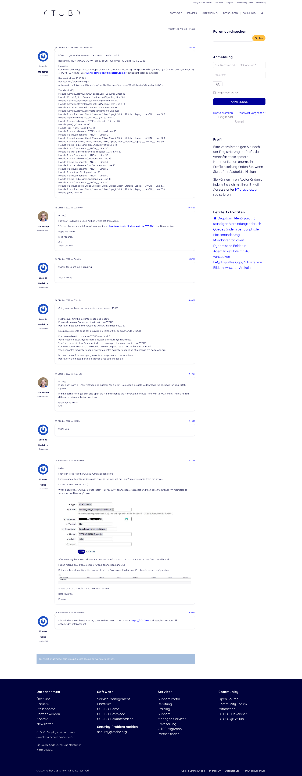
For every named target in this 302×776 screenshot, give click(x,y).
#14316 (192, 612)
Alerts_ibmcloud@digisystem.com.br (106, 72)
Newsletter (45, 724)
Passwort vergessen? (251, 113)
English (229, 2)
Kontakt (42, 719)
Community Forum (232, 704)
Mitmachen (226, 709)
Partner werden (48, 714)
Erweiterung (167, 724)
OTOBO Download (111, 714)
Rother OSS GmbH (55, 770)
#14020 (191, 208)
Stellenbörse (46, 709)
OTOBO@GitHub (231, 719)
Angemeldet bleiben (228, 92)
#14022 (192, 300)
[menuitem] (219, 2)
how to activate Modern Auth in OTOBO (131, 226)
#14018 (192, 47)
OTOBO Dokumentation (115, 719)
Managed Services (172, 719)
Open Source (228, 699)
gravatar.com (249, 189)
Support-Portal (169, 699)
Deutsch (219, 2)
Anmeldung (239, 102)
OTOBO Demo (108, 709)
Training (164, 709)
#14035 (192, 421)
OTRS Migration (170, 729)
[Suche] (262, 13)
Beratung (165, 704)
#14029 (192, 374)
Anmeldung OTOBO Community (251, 2)
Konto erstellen (223, 113)
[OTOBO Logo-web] (62, 13)
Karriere (43, 704)
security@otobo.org (112, 732)
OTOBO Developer (232, 714)
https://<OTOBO (140, 620)
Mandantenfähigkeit (228, 240)
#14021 (192, 259)
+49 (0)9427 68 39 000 (201, 2)
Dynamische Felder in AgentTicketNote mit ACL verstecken (232, 251)
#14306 (192, 460)
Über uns (43, 699)
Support (164, 714)
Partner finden (168, 734)
